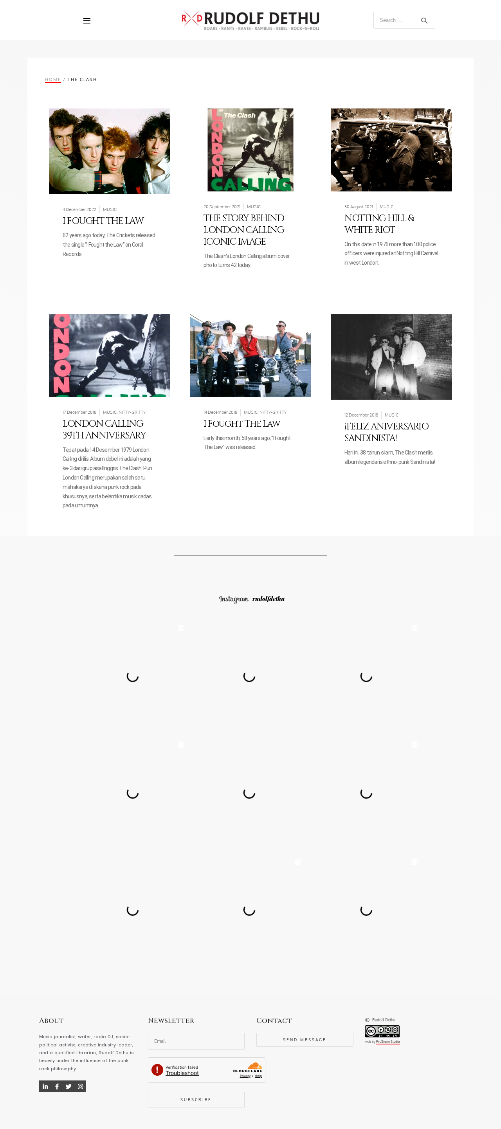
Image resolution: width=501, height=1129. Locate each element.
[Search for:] (404, 19)
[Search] (424, 20)
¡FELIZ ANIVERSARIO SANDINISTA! (386, 432)
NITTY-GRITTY (132, 412)
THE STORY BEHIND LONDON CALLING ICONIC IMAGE (244, 230)
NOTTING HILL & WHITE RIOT (378, 224)
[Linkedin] (45, 1086)
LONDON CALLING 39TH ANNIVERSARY (104, 430)
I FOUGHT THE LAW (103, 221)
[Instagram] (80, 1086)
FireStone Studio (388, 1042)
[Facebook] (57, 1086)
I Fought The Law (242, 424)
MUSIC (110, 209)
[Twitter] (68, 1086)
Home (53, 79)
